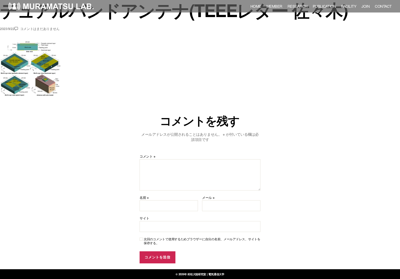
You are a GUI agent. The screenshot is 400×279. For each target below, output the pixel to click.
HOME (255, 6)
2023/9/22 (7, 28)
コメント (147, 156)
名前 (144, 197)
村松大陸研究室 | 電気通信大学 (206, 274)
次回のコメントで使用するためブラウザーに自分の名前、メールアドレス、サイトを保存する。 (202, 241)
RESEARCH (298, 6)
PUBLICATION (324, 6)
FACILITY (348, 6)
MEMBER (274, 6)
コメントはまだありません (40, 28)
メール (208, 197)
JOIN (365, 6)
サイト (144, 218)
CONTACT (383, 6)
